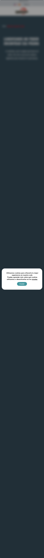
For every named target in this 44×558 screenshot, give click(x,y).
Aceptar (22, 284)
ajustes (34, 279)
